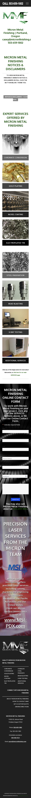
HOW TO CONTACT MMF (21, 701)
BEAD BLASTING (23, 675)
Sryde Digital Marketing (23, 795)
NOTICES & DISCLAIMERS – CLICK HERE (16, 98)
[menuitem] (26, 3)
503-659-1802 (15, 42)
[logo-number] (12, 3)
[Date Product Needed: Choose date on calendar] (26, 476)
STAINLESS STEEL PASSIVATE (21, 671)
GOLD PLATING (9, 673)
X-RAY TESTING (22, 678)
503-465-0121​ (15, 738)
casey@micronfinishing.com (17, 741)
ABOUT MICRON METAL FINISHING (18, 698)
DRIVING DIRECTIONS (22, 706)
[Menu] (26, 3)
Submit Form (15, 499)
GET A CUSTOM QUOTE (21, 704)
